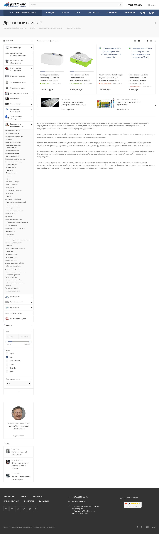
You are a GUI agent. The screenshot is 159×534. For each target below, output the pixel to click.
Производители (11, 501)
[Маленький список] (135, 41)
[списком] (151, 41)
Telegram (11, 508)
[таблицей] (154, 41)
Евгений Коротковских (18, 426)
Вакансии (44, 501)
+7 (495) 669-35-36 (134, 5)
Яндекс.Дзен (29, 508)
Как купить (38, 497)
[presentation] (37, 105)
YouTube (17, 508)
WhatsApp (23, 508)
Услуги (24, 497)
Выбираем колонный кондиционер (19, 453)
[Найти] (120, 4)
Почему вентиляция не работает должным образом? (20, 465)
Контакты (29, 501)
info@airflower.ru (79, 501)
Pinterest (35, 508)
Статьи (6, 443)
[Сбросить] (18, 391)
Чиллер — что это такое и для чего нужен (21, 478)
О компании (9, 497)
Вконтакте (5, 508)
